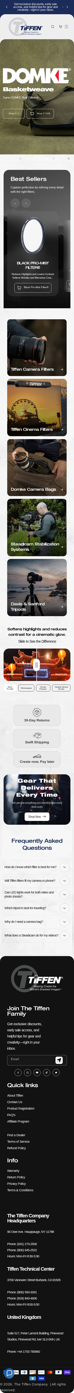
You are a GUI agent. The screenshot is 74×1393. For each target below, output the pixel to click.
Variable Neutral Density (61, 688)
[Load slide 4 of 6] (39, 158)
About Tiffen (15, 1095)
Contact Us (14, 1102)
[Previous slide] (20, 158)
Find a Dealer (16, 1135)
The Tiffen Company (31, 1384)
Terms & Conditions (20, 1190)
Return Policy (16, 1177)
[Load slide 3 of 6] (34, 158)
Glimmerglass (26, 688)
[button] (66, 27)
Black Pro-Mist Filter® (36, 287)
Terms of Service (18, 1141)
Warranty (13, 1171)
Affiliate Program (18, 1121)
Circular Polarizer (43, 688)
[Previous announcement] (7, 7)
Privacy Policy (16, 1184)
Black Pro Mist (10, 688)
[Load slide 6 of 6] (48, 158)
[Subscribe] (59, 1060)
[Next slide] (54, 158)
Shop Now (60, 118)
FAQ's (11, 1115)
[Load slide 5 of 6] (44, 158)
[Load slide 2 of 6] (30, 158)
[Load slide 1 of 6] (26, 158)
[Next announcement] (67, 7)
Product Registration (20, 1108)
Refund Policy (16, 1148)
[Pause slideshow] (70, 158)
